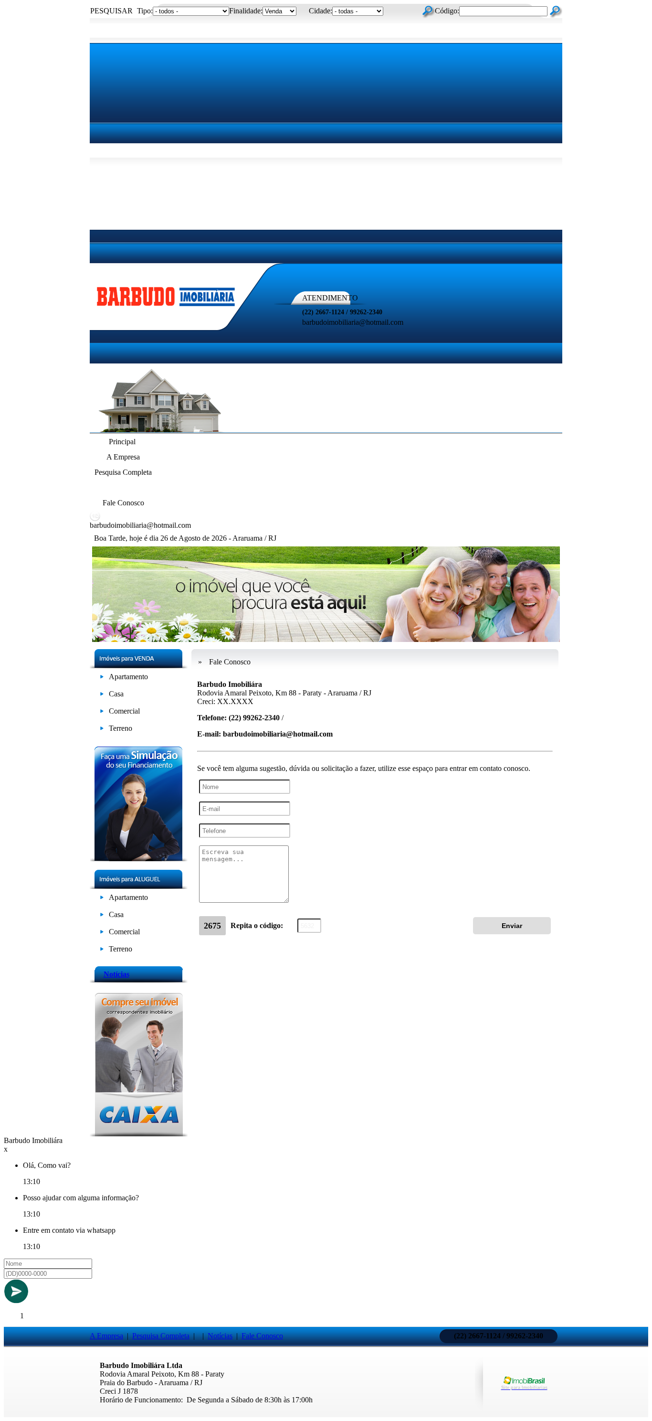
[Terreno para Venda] (102, 730)
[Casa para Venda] (102, 696)
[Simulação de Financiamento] (139, 859)
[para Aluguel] (102, 899)
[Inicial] (166, 307)
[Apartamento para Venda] (102, 678)
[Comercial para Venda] (102, 713)
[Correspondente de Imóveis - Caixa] (139, 1134)
